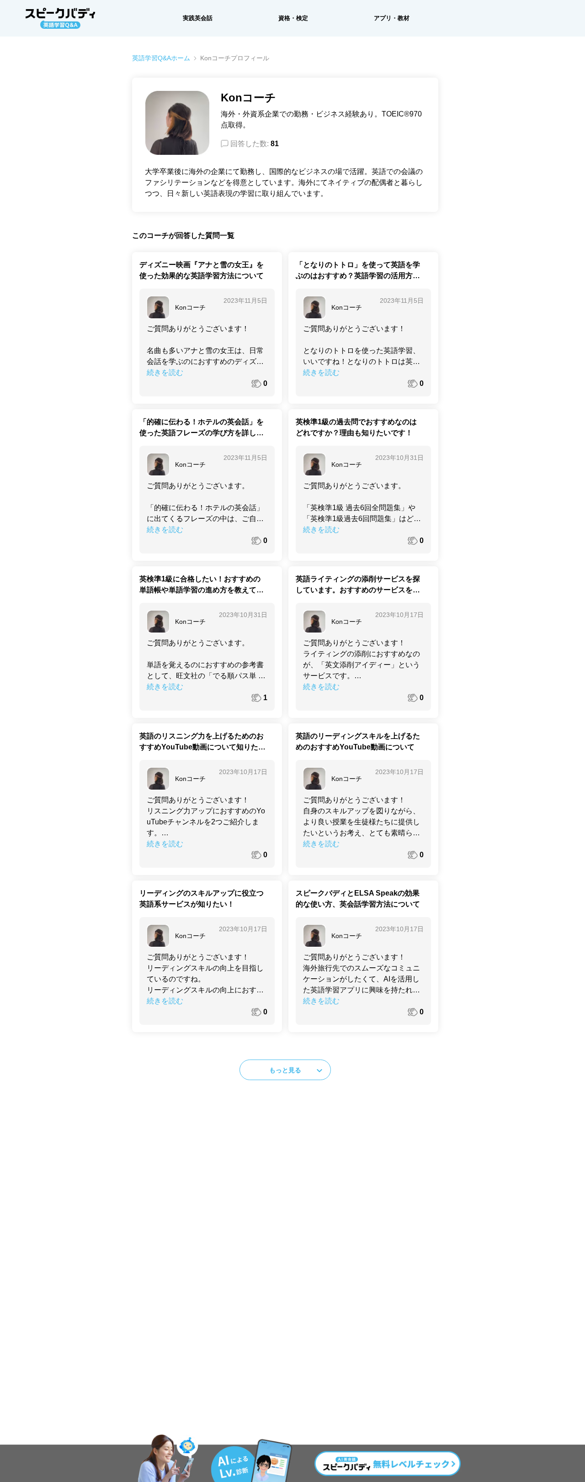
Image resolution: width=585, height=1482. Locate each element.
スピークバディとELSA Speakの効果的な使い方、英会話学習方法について (358, 898)
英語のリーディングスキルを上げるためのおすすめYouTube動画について (358, 741)
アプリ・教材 (392, 18)
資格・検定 (293, 18)
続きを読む (165, 372)
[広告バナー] (292, 1458)
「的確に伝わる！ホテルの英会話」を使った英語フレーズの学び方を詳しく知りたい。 (201, 428)
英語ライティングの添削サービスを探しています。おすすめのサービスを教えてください (358, 585)
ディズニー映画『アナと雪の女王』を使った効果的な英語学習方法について (201, 270)
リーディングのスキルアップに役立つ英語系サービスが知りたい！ (201, 898)
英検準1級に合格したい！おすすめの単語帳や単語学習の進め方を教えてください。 (201, 585)
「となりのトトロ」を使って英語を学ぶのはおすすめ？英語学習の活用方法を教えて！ (358, 271)
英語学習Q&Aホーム (161, 58)
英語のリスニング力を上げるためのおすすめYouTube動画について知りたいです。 (202, 742)
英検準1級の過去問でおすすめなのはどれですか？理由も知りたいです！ (356, 427)
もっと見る (285, 1070)
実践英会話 (198, 18)
